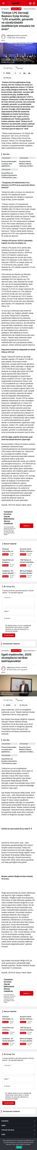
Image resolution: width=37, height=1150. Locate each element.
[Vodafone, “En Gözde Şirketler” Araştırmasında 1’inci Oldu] (9, 573)
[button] (30, 3)
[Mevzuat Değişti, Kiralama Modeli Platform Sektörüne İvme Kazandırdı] (27, 573)
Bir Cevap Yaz (9, 586)
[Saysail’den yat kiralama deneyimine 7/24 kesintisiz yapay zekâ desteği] (9, 173)
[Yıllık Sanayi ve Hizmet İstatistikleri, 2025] (27, 562)
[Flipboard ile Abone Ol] (19, 68)
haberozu (10, 35)
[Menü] (3, 3)
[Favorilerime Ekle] (15, 73)
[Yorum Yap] (20, 73)
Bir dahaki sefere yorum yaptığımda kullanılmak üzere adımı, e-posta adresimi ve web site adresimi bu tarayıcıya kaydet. (18, 628)
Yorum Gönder (9, 635)
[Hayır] (35, 1144)
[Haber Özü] (14, 3)
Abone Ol (26, 526)
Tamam (19, 1147)
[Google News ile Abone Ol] (8, 68)
